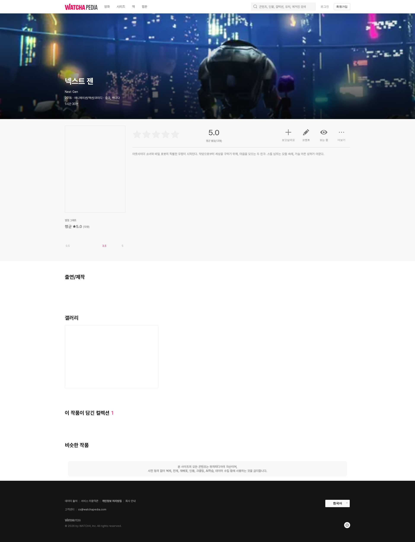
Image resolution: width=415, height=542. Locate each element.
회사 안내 (130, 501)
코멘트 (306, 140)
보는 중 (324, 140)
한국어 (337, 503)
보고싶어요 (288, 140)
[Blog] (347, 525)
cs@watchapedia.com (92, 509)
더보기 (341, 140)
